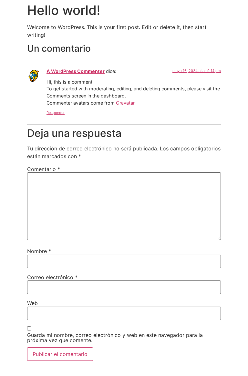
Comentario (43, 169)
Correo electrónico (52, 277)
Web (32, 303)
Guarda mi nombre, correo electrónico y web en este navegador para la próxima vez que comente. (115, 337)
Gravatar (125, 103)
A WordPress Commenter (75, 71)
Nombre (39, 251)
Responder (55, 112)
